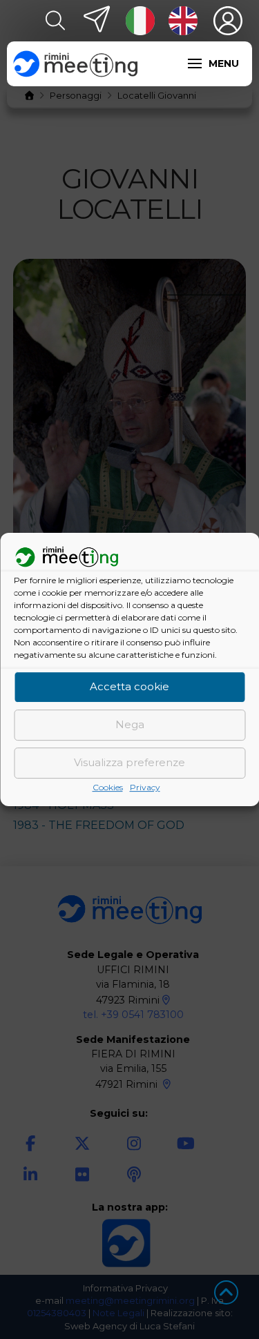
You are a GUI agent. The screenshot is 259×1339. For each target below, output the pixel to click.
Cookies (108, 787)
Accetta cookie (129, 687)
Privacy (145, 787)
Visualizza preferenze (129, 763)
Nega (129, 725)
